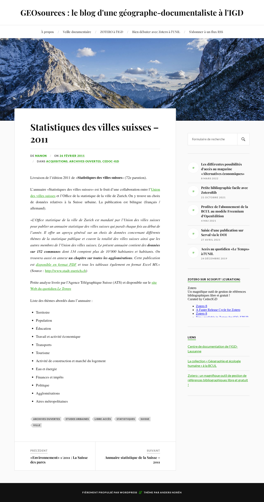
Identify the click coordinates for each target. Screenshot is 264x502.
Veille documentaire (77, 32)
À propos (47, 32)
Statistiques (126, 419)
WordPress (128, 492)
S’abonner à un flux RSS (206, 32)
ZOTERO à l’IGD (111, 32)
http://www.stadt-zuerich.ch (65, 270)
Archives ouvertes (85, 161)
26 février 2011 (72, 155)
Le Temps (64, 288)
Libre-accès (103, 419)
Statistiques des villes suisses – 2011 (94, 133)
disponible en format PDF (56, 264)
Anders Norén (171, 492)
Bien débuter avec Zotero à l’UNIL (156, 32)
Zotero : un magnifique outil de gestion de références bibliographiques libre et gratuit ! (218, 380)
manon (41, 155)
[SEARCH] (243, 139)
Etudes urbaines (77, 419)
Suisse (145, 419)
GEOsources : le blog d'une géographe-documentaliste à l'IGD (132, 12)
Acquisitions (57, 161)
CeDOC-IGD (111, 161)
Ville (36, 425)
